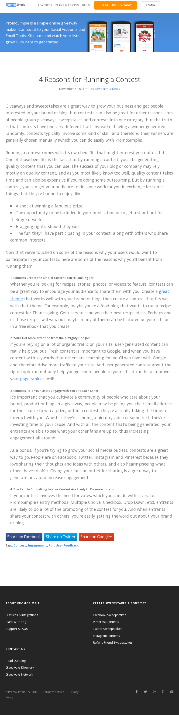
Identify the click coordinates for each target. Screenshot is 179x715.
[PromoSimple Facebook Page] (136, 692)
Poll (51, 545)
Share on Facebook (24, 536)
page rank (29, 379)
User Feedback (67, 545)
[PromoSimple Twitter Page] (145, 692)
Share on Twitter (61, 536)
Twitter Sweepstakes (107, 629)
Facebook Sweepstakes (109, 615)
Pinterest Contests (106, 622)
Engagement (37, 545)
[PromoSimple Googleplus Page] (154, 692)
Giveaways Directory (20, 667)
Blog (86, 5)
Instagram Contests (106, 636)
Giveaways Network (19, 674)
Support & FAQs (17, 629)
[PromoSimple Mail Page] (171, 692)
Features (45, 5)
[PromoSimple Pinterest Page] (163, 692)
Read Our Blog (16, 661)
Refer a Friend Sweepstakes (113, 642)
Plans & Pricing (67, 5)
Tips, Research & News (104, 89)
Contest (20, 545)
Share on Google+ (96, 536)
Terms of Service (53, 692)
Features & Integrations (22, 615)
